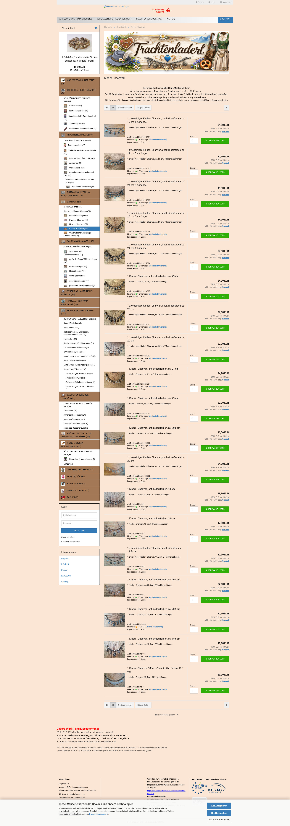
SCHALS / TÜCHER (76, 476)
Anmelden (79, 531)
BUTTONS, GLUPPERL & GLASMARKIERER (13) (75, 194)
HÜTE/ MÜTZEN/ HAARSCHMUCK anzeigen (78, 452)
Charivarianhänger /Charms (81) (77, 211)
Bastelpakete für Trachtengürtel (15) (80, 118)
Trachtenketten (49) (76, 145)
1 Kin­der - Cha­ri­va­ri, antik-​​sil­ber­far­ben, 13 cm (151, 489)
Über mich (225, 19)
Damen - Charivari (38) (78, 220)
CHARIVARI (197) (75, 202)
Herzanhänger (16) (77, 271)
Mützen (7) (68, 464)
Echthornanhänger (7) (78, 215)
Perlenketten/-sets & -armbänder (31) (80, 152)
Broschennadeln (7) (72, 327)
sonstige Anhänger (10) (79, 281)
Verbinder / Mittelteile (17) (75, 360)
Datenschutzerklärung (98, 814)
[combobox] (125, 108)
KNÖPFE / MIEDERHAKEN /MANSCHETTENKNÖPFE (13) (76, 435)
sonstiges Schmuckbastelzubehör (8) (80, 356)
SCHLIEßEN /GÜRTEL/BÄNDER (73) (114, 19)
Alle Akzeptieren (219, 806)
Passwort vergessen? (70, 541)
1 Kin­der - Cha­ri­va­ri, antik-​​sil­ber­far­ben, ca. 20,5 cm (153, 427)
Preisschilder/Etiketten (75, 378)
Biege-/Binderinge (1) (73, 323)
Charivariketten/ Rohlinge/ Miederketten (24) (78, 234)
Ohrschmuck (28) (76, 168)
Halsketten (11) (70, 339)
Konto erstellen (67, 537)
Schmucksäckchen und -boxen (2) (80, 382)
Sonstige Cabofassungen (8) (76, 424)
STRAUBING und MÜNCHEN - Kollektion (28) (77, 293)
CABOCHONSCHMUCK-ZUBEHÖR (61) (75, 397)
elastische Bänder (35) (78, 111)
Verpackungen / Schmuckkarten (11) (79, 387)
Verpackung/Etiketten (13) (75, 369)
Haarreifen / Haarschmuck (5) (82, 459)
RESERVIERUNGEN (76, 483)
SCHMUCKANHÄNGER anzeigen (77, 246)
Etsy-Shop (65, 558)
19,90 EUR (79, 66)
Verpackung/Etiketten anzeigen (79, 373)
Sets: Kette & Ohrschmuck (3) (82, 158)
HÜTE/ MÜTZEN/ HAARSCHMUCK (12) (72, 445)
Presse (64, 570)
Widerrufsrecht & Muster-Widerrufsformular (77, 790)
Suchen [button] (200, 2)
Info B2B (65, 564)
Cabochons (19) (70, 411)
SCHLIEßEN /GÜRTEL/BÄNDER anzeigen (77, 99)
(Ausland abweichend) (158, 140)
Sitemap (64, 582)
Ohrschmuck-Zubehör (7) (74, 352)
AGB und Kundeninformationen (72, 794)
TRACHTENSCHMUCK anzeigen (77, 140)
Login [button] (213, 2)
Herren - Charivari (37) (78, 224)
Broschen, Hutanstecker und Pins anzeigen (80, 181)
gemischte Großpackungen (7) (82, 285)
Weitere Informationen (219, 819)
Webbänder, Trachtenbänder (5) (82, 128)
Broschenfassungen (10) (74, 419)
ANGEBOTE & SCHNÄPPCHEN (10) (75, 19)
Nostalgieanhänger (76, 276)
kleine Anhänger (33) (78, 266)
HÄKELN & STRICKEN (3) (77, 490)
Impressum (64, 783)
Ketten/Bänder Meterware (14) (77, 347)
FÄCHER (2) (72, 497)
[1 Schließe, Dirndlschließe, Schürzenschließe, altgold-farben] (79, 43)
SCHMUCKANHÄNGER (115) (80, 241)
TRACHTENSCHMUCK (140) (149, 19)
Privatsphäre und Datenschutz (72, 798)
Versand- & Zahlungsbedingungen (73, 787)
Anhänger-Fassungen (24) (75, 415)
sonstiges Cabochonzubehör (76, 428)
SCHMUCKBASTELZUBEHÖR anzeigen (80, 319)
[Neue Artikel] (96, 28)
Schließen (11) (75, 105)
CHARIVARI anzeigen (73, 207)
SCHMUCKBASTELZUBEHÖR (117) (77, 312)
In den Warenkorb (215, 141)
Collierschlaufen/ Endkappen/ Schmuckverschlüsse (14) (76, 333)
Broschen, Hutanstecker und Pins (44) (79, 173)
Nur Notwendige (219, 813)
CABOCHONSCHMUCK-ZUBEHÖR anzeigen (78, 405)
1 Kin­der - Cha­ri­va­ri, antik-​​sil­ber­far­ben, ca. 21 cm (153, 368)
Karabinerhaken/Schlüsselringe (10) (79, 343)
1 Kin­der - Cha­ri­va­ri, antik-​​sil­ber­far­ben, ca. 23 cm (153, 276)
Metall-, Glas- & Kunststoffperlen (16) (79, 365)
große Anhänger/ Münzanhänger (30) (80, 260)
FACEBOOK (66, 576)
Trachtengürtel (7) (77, 123)
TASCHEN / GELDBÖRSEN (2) (80, 469)
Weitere (171, 19)
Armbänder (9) (75, 163)
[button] (107, 108)
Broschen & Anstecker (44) (83, 187)
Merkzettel (226, 2)
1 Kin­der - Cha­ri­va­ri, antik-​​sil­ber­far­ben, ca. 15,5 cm (153, 638)
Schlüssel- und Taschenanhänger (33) (73, 253)
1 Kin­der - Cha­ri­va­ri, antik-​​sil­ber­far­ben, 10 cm (151, 518)
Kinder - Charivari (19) (78, 228)
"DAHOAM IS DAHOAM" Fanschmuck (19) (75, 303)
